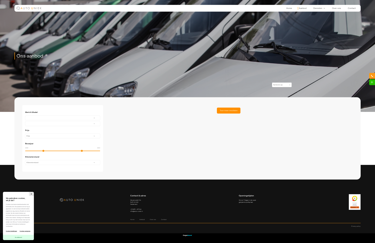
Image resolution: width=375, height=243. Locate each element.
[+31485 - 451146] (372, 76)
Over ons (336, 8)
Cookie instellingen (11, 231)
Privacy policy (356, 226)
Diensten (317, 8)
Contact (352, 8)
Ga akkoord (18, 237)
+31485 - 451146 (135, 209)
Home (289, 8)
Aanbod (303, 8)
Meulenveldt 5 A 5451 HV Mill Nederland (135, 202)
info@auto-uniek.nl (136, 211)
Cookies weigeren (25, 231)
